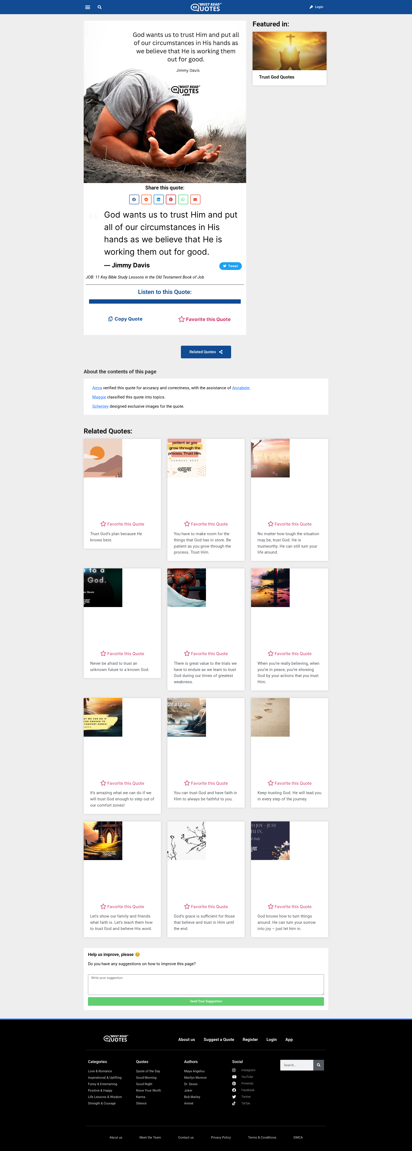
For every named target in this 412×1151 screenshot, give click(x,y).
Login (272, 1039)
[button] (88, 7)
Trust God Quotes (276, 77)
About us (186, 1039)
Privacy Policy (221, 1137)
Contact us (186, 1137)
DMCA (298, 1137)
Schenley (100, 406)
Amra (97, 387)
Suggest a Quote (219, 1039)
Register (250, 1039)
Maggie (99, 397)
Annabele (240, 387)
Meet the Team (150, 1137)
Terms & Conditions (262, 1137)
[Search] (318, 1065)
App (289, 1039)
